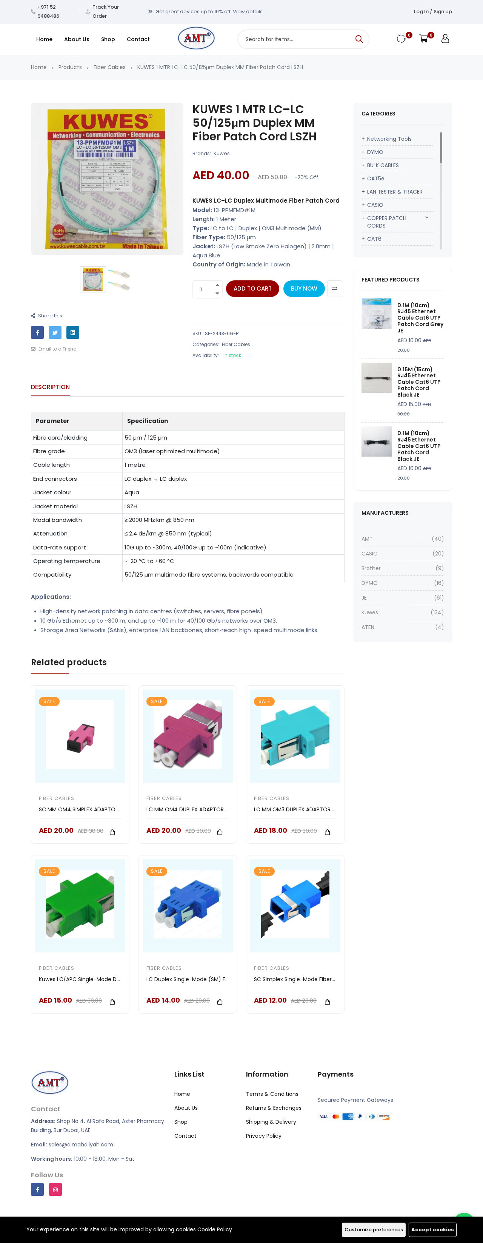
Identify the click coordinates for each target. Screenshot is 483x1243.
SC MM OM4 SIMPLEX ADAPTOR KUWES (88, 809)
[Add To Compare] (334, 288)
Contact (138, 39)
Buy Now (304, 288)
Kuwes (222, 153)
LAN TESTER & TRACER (395, 191)
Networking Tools (389, 139)
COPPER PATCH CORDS (386, 221)
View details (248, 11)
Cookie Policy (214, 1229)
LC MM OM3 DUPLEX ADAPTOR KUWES (301, 809)
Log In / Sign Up (433, 11)
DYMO (375, 152)
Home (44, 39)
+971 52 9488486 (48, 11)
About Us (76, 39)
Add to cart (253, 288)
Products (70, 67)
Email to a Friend (57, 349)
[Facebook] (37, 1189)
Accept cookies (432, 1229)
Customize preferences (374, 1229)
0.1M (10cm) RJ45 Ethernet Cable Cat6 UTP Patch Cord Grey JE (420, 318)
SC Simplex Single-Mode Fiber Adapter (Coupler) (318, 979)
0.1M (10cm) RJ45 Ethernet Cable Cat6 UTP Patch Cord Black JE (419, 445)
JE (364, 598)
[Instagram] (55, 1189)
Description (50, 387)
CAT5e (376, 178)
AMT (367, 539)
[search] (359, 39)
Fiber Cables (110, 67)
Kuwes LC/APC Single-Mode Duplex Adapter (96, 979)
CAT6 (374, 239)
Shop (108, 39)
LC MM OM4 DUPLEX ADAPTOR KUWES (194, 809)
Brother (371, 568)
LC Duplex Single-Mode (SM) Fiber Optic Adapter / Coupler (223, 979)
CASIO (375, 205)
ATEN (367, 627)
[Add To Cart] (112, 832)
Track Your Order (105, 11)
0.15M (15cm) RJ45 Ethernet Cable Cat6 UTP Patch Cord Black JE (419, 382)
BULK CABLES (383, 165)
